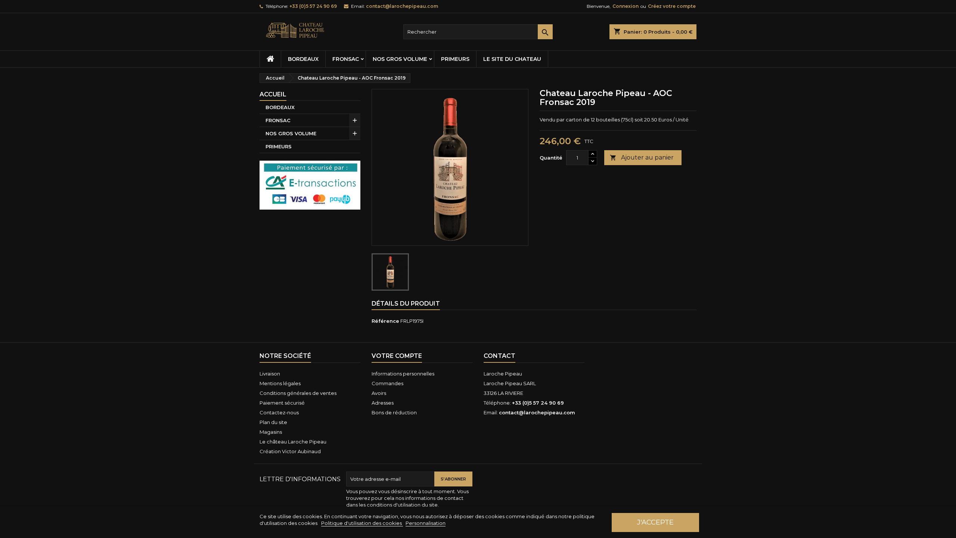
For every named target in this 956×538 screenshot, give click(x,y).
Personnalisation (426, 523)
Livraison (270, 374)
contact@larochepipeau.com (402, 6)
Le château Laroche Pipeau (293, 442)
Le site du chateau (512, 59)
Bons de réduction (394, 412)
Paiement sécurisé (282, 403)
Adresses (383, 403)
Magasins (271, 432)
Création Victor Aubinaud (290, 451)
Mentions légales (280, 383)
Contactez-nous (279, 412)
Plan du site (273, 422)
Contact (499, 355)
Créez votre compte (672, 6)
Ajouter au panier (642, 157)
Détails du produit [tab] (406, 303)
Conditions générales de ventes (298, 393)
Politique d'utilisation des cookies (362, 523)
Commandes (387, 383)
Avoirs (379, 393)
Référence (385, 321)
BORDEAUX (303, 59)
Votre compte (397, 355)
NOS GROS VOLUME (400, 59)
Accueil (273, 94)
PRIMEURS (455, 59)
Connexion (625, 6)
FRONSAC (345, 59)
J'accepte (655, 522)
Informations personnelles (403, 374)
